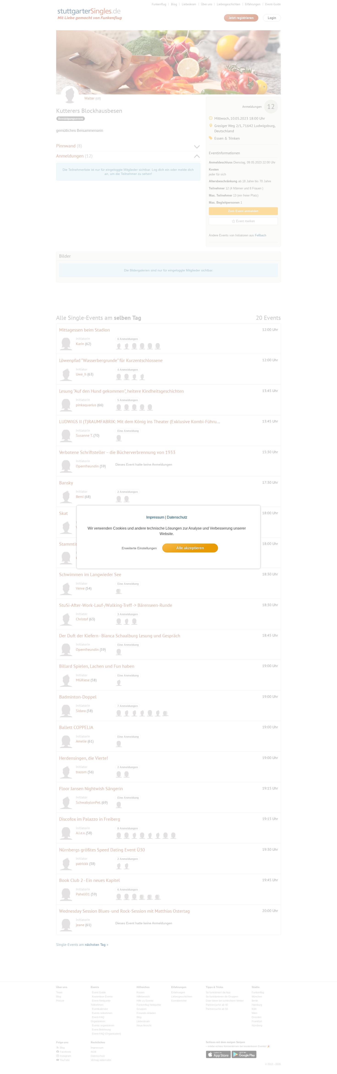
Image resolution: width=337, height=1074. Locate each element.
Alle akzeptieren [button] (190, 548)
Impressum (155, 517)
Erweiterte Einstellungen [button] (139, 548)
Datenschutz (177, 517)
